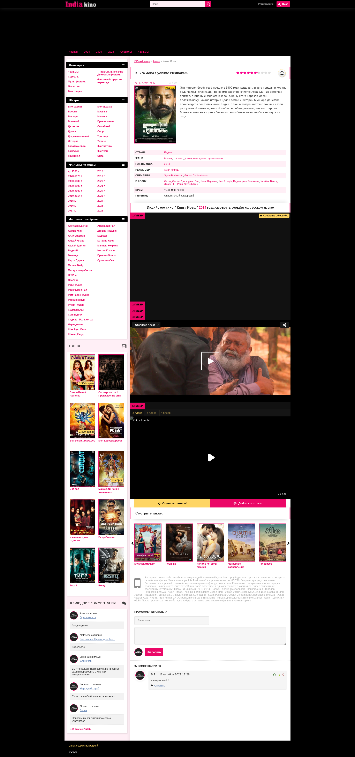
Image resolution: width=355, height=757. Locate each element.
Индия (168, 152)
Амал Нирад (171, 169)
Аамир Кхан (75, 230)
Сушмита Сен (105, 260)
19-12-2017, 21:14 (146, 83)
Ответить (159, 685)
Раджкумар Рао (77, 290)
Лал (197, 181)
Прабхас (73, 280)
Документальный (78, 136)
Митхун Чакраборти (80, 270)
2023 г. (101, 195)
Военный (73, 121)
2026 (111, 51)
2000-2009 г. (75, 191)
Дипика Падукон (107, 230)
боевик (168, 158)
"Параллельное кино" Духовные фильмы (110, 73)
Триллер (102, 136)
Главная (73, 51)
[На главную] (85, 4)
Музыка (102, 111)
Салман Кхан (76, 309)
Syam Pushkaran (173, 175)
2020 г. (101, 181)
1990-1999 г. (75, 186)
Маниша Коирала (107, 245)
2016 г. (72, 205)
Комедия (73, 151)
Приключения (105, 121)
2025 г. (101, 205)
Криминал (74, 156)
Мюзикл (102, 116)
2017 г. (72, 210)
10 (269, 73)
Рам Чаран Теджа (78, 295)
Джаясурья (187, 181)
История (73, 141)
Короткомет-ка (77, 146)
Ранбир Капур (76, 299)
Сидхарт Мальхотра (80, 319)
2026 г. (101, 210)
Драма (72, 131)
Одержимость (88, 617)
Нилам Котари (106, 250)
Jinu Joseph (225, 181)
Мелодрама (104, 106)
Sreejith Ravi (191, 184)
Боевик (72, 111)
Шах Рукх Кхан (77, 329)
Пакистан (74, 86)
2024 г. (101, 200)
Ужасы (101, 141)
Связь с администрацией (83, 745)
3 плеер (151, 412)
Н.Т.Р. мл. (73, 275)
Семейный (103, 126)
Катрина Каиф (105, 240)
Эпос (100, 156)
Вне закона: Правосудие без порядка (101, 639)
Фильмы (143, 51)
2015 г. (72, 200)
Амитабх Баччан (78, 225)
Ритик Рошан (76, 304)
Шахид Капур (76, 334)
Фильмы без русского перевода (110, 81)
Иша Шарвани (209, 181)
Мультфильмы (77, 81)
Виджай (73, 250)
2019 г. (101, 176)
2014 (167, 164)
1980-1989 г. (75, 181)
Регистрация (265, 4)
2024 (87, 51)
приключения (215, 158)
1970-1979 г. (75, 176)
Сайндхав (85, 661)
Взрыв (83, 710)
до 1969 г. (74, 171)
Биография (75, 106)
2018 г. (101, 171)
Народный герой (89, 688)
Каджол (102, 235)
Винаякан (253, 181)
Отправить (154, 652)
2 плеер (137, 412)
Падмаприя (240, 181)
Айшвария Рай (106, 225)
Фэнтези (102, 151)
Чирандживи (75, 324)
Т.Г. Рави (178, 184)
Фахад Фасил (172, 181)
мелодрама (199, 158)
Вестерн (73, 116)
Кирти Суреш (76, 260)
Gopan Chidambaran (196, 175)
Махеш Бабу (75, 265)
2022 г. (101, 191)
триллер (178, 158)
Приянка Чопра (106, 255)
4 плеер (166, 412)
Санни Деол (75, 314)
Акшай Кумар (76, 240)
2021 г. (101, 186)
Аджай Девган (76, 245)
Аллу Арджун (76, 235)
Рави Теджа (75, 285)
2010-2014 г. (75, 195)
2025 (99, 51)
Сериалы (126, 51)
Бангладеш (75, 91)
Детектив (73, 126)
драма (188, 158)
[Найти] (208, 4)
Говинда (73, 255)
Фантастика (104, 146)
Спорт (101, 131)
